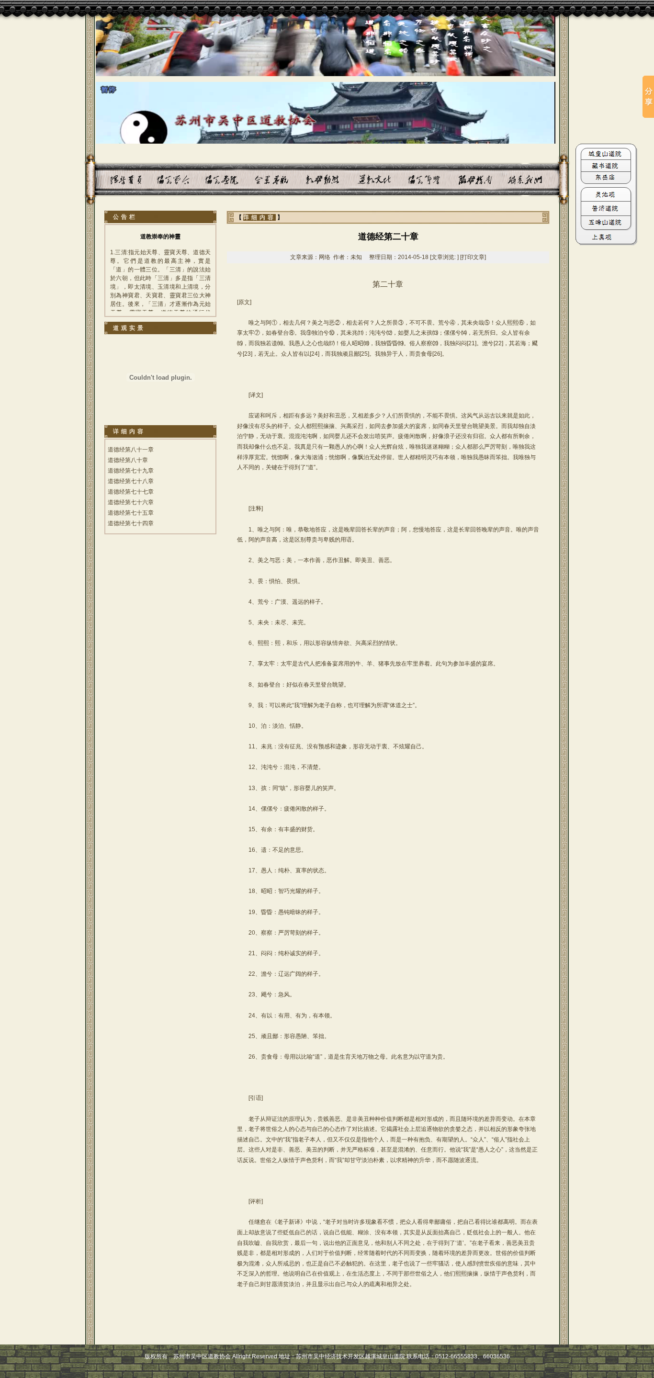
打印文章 (473, 257)
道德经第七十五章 (131, 512)
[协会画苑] (211, 179)
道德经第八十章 (128, 460)
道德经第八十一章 (131, 449)
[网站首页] (114, 179)
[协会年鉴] (407, 179)
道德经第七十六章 (131, 502)
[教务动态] (309, 179)
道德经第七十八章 (131, 481)
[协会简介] (163, 179)
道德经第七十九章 (131, 470)
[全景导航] (260, 179)
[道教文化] (358, 179)
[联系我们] (503, 179)
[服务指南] (454, 179)
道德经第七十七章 (131, 491)
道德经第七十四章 (131, 523)
